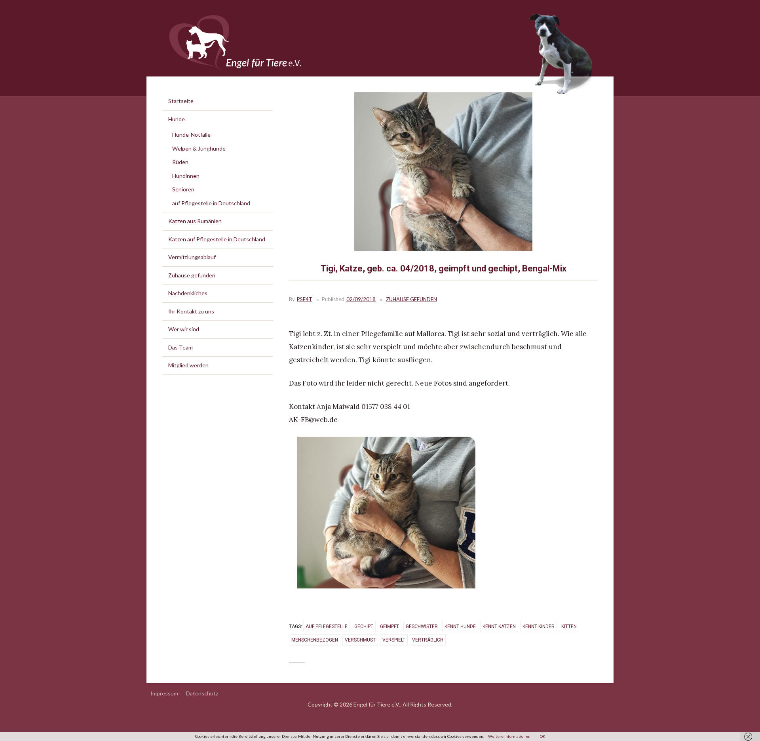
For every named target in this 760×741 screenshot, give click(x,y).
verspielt (393, 640)
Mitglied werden (188, 365)
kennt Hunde (460, 626)
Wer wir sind (183, 329)
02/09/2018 (361, 299)
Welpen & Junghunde (199, 148)
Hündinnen (186, 175)
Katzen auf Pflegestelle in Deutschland (216, 239)
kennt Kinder (538, 626)
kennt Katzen (499, 626)
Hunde (176, 119)
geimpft (389, 626)
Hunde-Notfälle (191, 134)
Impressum (164, 693)
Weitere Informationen (509, 736)
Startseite (181, 100)
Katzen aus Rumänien (195, 221)
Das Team (180, 347)
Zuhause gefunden (411, 299)
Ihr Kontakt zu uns (191, 311)
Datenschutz (202, 693)
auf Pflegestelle (327, 626)
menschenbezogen (314, 640)
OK (542, 736)
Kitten (569, 626)
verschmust (360, 640)
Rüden (180, 162)
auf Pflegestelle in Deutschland (211, 203)
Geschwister (422, 626)
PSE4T (304, 299)
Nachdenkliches (187, 293)
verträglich (427, 640)
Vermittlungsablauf (192, 257)
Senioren (183, 189)
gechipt (363, 626)
